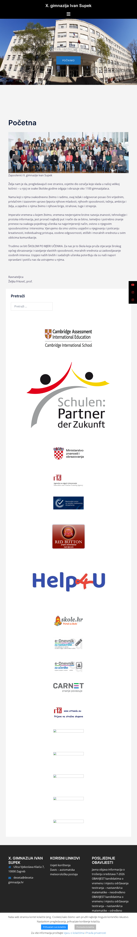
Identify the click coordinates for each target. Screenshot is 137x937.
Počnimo (68, 60)
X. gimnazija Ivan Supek (68, 5)
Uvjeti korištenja (60, 865)
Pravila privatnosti (96, 932)
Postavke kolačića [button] (85, 926)
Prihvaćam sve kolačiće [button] (54, 926)
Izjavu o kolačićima (74, 932)
